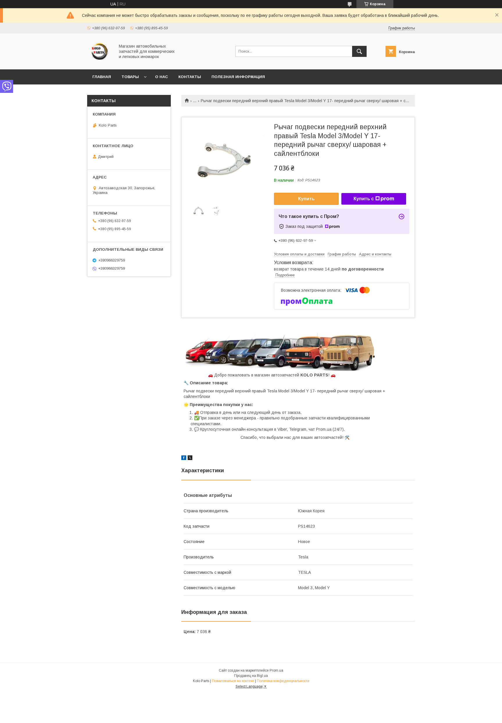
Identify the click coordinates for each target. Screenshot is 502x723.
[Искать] (359, 51)
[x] (190, 458)
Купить (306, 198)
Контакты (189, 77)
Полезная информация (238, 77)
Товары (130, 77)
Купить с (364, 198)
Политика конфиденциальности (283, 681)
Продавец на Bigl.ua (251, 676)
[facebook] (183, 458)
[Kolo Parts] (99, 62)
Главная (101, 77)
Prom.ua (276, 670)
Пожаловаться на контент (233, 681)
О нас (161, 77)
